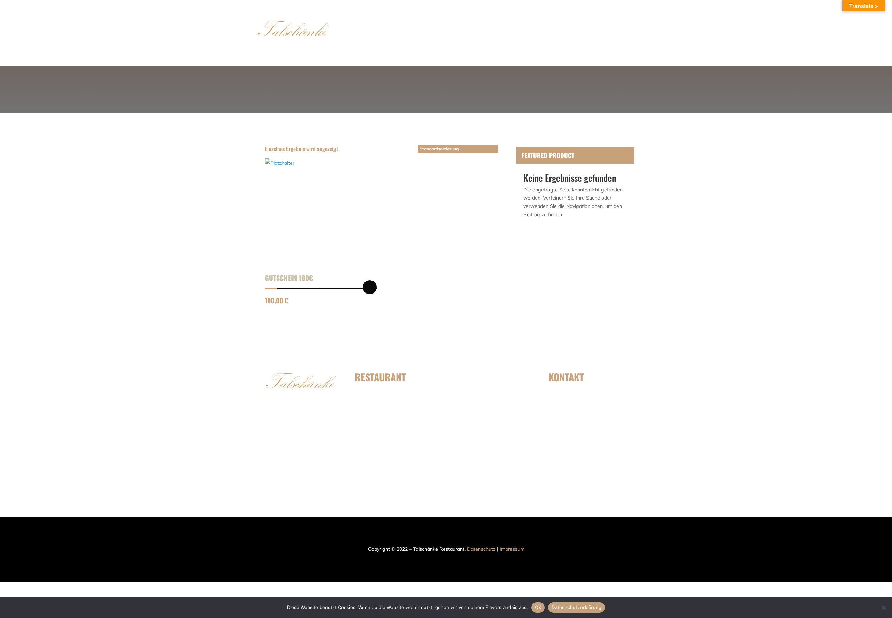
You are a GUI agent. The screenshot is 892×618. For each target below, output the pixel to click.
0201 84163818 (582, 419)
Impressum (512, 549)
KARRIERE (479, 431)
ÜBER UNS (382, 431)
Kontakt (561, 33)
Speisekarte (409, 33)
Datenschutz (481, 549)
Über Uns (483, 33)
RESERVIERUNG (447, 33)
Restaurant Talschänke (594, 463)
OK (538, 607)
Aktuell (533, 33)
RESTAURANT (482, 412)
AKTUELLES (480, 393)
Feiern (509, 33)
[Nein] (883, 607)
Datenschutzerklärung (576, 607)
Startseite (374, 33)
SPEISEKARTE (386, 393)
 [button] (370, 287)
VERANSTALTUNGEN (392, 450)
